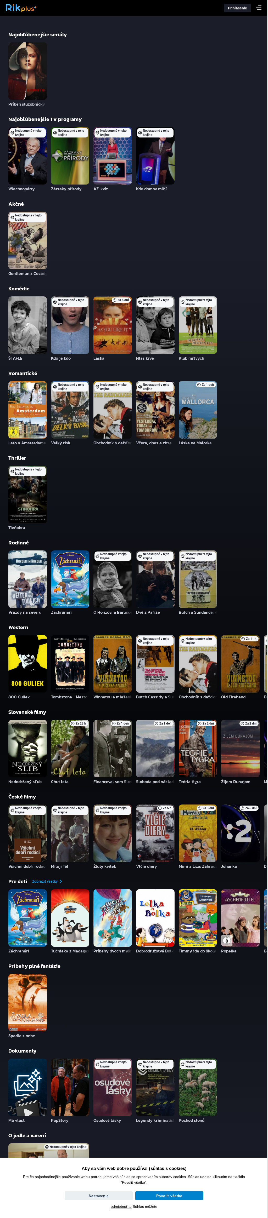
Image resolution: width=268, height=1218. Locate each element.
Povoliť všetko (167, 1196)
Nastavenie (97, 1196)
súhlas (123, 1177)
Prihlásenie (237, 8)
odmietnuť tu (119, 1206)
